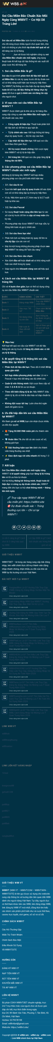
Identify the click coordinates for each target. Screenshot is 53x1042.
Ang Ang (31, 31)
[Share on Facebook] (19, 527)
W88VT (9, 54)
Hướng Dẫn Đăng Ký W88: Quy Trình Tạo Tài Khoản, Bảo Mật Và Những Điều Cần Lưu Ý (29, 614)
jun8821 (6, 811)
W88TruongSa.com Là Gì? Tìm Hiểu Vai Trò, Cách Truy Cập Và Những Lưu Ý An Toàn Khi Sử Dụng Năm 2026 (29, 699)
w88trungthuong (9, 740)
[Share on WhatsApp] (14, 527)
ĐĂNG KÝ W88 (9, 968)
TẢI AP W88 (8, 987)
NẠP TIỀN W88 (9, 973)
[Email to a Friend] (29, 527)
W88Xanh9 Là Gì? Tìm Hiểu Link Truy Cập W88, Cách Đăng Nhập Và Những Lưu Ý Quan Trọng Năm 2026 (28, 713)
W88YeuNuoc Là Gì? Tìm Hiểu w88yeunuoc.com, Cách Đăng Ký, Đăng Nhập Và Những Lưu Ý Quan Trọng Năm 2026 (27, 628)
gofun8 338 (7, 792)
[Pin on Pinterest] (34, 527)
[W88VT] (26, 3)
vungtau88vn (8, 836)
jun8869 (6, 817)
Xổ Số (4, 12)
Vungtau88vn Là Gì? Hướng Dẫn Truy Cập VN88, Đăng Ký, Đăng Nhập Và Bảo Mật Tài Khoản (29, 590)
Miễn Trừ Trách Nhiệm (12, 934)
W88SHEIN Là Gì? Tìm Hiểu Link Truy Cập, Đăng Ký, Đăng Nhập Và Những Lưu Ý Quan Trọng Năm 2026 (29, 657)
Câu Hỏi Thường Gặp (11, 929)
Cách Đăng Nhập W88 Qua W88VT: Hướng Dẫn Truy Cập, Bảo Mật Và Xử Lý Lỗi (29, 602)
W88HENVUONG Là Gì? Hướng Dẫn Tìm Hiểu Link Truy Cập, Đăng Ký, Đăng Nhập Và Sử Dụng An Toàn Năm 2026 (29, 671)
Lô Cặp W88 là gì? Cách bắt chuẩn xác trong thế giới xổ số (40, 541)
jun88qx (5, 804)
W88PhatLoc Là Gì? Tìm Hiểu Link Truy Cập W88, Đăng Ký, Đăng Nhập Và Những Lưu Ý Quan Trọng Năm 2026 (29, 643)
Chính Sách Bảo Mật (11, 940)
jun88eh (5, 823)
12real (5, 773)
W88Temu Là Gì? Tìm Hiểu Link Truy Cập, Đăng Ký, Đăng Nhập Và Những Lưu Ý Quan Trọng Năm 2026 (29, 685)
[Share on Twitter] (24, 527)
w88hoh (6, 733)
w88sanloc (7, 746)
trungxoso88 (8, 785)
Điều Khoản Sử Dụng (12, 945)
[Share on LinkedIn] (39, 527)
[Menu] (3, 3)
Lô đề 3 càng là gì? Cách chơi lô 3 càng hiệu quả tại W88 (13, 541)
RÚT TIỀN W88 (9, 978)
